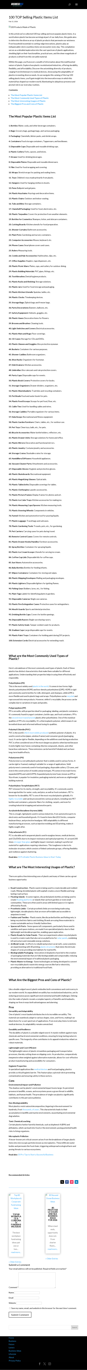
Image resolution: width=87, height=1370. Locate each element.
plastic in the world (41, 686)
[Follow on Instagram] (72, 1182)
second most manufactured (23, 717)
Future (11, 1344)
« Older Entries (15, 1262)
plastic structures (47, 947)
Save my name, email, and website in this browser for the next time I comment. (44, 1308)
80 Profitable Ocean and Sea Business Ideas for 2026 (53, 1214)
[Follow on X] (62, 1182)
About (11, 1357)
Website (12, 1303)
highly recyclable (16, 799)
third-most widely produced (36, 733)
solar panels (62, 938)
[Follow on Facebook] (67, 1182)
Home (11, 1338)
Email (11, 1298)
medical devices (40, 1069)
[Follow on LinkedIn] (76, 1182)
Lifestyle (12, 1354)
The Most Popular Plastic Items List (26, 95)
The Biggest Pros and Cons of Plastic (27, 104)
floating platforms (24, 900)
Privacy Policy (15, 1360)
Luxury (11, 1347)
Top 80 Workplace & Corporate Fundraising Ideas (16, 1220)
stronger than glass (22, 842)
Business (12, 1341)
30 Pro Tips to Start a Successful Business (35, 1154)
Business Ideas (15, 1351)
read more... (16, 1252)
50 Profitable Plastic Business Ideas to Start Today (39, 857)
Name (11, 1292)
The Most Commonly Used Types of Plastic (30, 98)
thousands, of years (30, 1109)
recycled (70, 696)
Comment (13, 1287)
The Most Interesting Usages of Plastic (28, 101)
